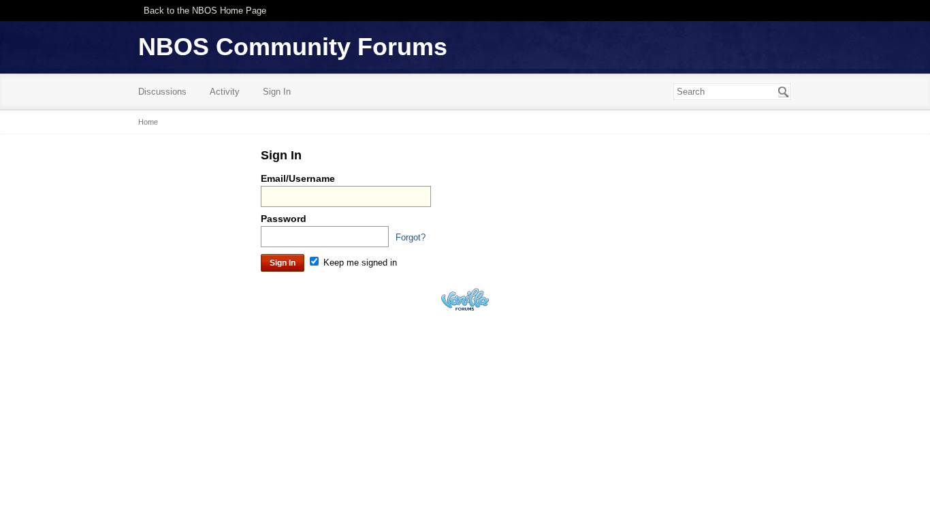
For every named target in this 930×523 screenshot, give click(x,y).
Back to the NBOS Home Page (205, 10)
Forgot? (411, 237)
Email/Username (298, 178)
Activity (225, 91)
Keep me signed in (359, 262)
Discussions (162, 91)
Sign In (277, 91)
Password (283, 218)
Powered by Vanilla (465, 299)
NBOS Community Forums (292, 47)
